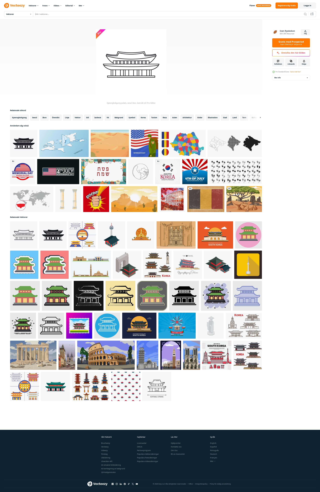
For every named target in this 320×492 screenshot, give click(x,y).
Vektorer (32, 5)
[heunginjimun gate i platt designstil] (82, 235)
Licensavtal (141, 443)
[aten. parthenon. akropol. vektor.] (33, 355)
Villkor (190, 484)
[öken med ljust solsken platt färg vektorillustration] (110, 143)
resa (165, 117)
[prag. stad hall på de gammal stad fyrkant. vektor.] (66, 355)
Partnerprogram (144, 450)
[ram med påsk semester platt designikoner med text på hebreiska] (103, 171)
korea (143, 117)
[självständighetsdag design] (194, 171)
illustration (213, 117)
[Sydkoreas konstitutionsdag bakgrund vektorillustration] (167, 171)
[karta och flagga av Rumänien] (183, 143)
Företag (104, 454)
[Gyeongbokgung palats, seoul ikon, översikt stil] (23, 235)
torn (244, 117)
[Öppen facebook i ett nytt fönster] (113, 484)
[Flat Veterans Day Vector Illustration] (144, 143)
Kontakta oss (176, 447)
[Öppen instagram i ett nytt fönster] (117, 484)
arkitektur (187, 117)
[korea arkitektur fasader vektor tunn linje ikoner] (244, 326)
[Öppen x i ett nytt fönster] (133, 484)
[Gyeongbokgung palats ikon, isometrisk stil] (218, 265)
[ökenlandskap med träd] (244, 199)
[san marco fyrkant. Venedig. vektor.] (170, 355)
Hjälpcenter (176, 443)
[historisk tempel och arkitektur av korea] (247, 355)
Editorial (69, 5)
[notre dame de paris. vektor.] (191, 355)
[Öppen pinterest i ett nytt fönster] (125, 484)
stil (87, 117)
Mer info (277, 78)
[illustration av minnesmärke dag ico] (22, 171)
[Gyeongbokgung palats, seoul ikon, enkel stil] (23, 143)
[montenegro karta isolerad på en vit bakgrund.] (235, 143)
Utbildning (105, 457)
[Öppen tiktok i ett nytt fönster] (129, 484)
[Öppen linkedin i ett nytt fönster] (121, 484)
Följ (305, 34)
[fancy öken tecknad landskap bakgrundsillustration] (134, 199)
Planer (252, 5)
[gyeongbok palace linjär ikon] (156, 386)
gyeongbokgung (19, 117)
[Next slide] (258, 118)
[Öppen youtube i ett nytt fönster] (137, 484)
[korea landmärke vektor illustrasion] (216, 355)
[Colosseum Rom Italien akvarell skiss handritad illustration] (172, 199)
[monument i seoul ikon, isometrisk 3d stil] (211, 326)
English (213, 443)
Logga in (307, 5)
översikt (55, 117)
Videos (56, 5)
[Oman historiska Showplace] (91, 265)
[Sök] (305, 14)
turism (154, 117)
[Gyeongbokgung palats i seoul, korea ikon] (55, 386)
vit (108, 117)
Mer (80, 5)
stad (225, 117)
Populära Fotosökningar (147, 457)
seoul (34, 117)
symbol (132, 117)
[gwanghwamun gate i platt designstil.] (24, 386)
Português (214, 450)
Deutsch (213, 454)
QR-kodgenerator (108, 472)
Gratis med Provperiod (291, 42)
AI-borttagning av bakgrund (113, 468)
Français (213, 457)
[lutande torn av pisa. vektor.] (147, 355)
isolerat (97, 117)
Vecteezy (105, 447)
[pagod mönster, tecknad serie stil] (125, 386)
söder (199, 117)
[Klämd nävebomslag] (96, 199)
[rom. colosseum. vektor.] (106, 355)
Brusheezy (105, 443)
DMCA (139, 447)
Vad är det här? (295, 72)
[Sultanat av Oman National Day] (177, 326)
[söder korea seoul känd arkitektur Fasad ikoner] (157, 265)
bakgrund (119, 117)
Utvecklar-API (106, 461)
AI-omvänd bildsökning (111, 465)
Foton (45, 5)
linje (67, 117)
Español (213, 447)
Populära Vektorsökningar (148, 454)
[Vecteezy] (14, 5)
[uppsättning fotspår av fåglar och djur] (235, 171)
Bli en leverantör (178, 454)
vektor (78, 117)
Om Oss (174, 450)
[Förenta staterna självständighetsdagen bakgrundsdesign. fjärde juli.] (58, 171)
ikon (44, 117)
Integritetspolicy (201, 484)
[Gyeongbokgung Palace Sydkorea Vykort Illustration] (79, 326)
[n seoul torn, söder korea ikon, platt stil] (248, 265)
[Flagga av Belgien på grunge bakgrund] (205, 199)
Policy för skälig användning (220, 484)
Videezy (104, 450)
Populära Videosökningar (147, 461)
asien (174, 117)
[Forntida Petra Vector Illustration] (176, 235)
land (234, 117)
